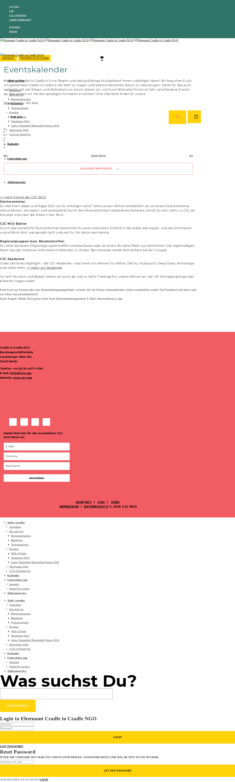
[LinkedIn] (35, 422)
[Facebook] (13, 422)
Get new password (117, 770)
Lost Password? (11, 746)
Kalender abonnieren (96, 168)
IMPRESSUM (69, 506)
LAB (11, 11)
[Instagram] (24, 422)
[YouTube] (46, 422)
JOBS (115, 502)
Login (117, 737)
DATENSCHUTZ (96, 506)
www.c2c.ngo (22, 377)
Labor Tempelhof (20, 20)
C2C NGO (14, 7)
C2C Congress (17, 15)
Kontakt (14, 27)
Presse (13, 32)
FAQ (101, 502)
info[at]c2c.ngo (21, 373)
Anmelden (36, 478)
